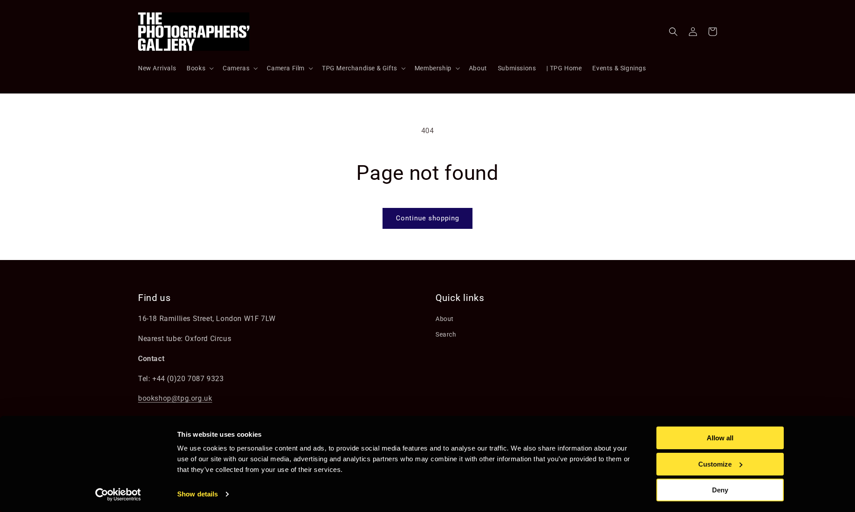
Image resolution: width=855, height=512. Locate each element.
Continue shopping (427, 218)
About (445, 318)
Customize (715, 464)
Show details (197, 494)
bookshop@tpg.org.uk (175, 398)
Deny (720, 490)
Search (446, 334)
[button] (199, 68)
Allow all (720, 438)
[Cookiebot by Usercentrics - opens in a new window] (118, 494)
